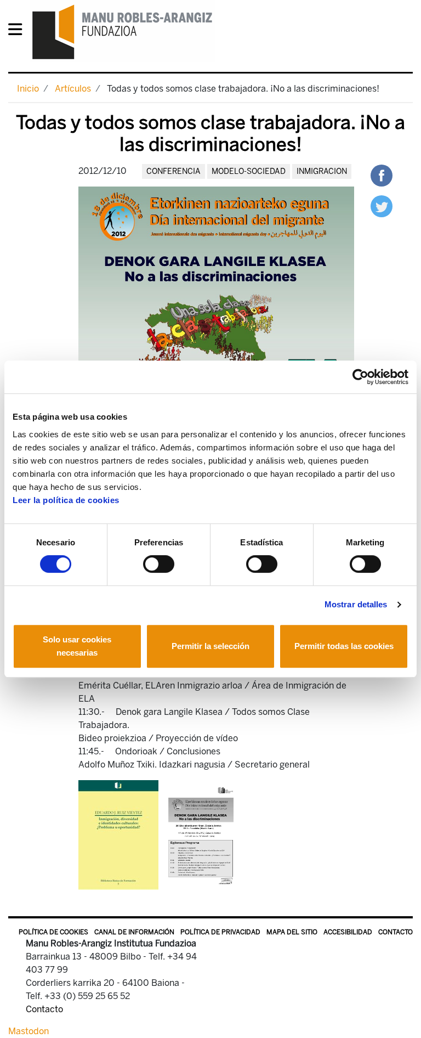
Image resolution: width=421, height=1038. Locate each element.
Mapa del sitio (291, 932)
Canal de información (134, 932)
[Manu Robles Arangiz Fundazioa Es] (123, 31)
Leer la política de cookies (66, 500)
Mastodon (28, 1031)
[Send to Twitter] (381, 205)
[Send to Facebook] (381, 175)
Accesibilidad (347, 932)
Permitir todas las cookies (344, 646)
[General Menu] (18, 31)
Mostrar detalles (356, 604)
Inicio (28, 88)
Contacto (395, 932)
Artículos (73, 88)
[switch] (158, 564)
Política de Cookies (53, 932)
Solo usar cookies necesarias (77, 646)
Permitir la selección (210, 646)
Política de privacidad (220, 932)
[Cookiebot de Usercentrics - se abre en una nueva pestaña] (360, 377)
